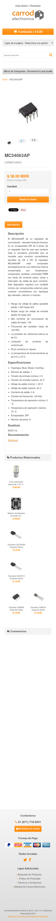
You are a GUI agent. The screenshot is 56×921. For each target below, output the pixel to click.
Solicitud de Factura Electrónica (29, 886)
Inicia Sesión (21, 5)
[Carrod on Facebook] (31, 860)
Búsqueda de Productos (30, 874)
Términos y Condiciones (30, 882)
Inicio (4, 79)
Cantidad (12, 186)
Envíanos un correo (29, 828)
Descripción (13, 224)
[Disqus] (28, 676)
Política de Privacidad (29, 878)
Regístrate (35, 5)
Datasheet (13, 440)
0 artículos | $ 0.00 (30, 32)
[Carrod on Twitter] (26, 860)
